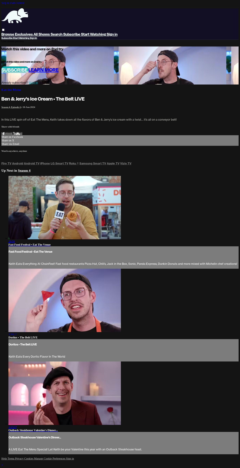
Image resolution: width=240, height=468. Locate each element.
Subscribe (14, 69)
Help (4, 458)
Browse (8, 34)
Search (57, 34)
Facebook (7, 133)
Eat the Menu (11, 90)
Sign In (33, 37)
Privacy (19, 458)
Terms (11, 458)
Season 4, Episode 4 (11, 107)
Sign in (112, 34)
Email (19, 133)
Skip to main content (12, 2)
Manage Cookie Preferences (50, 458)
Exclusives (24, 34)
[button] (3, 30)
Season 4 (24, 170)
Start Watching (94, 34)
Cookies (29, 458)
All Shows (42, 34)
